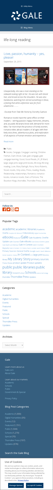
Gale (24, 155)
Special (5, 317)
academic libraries (26, 229)
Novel (6, 170)
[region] (26, 474)
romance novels (17, 177)
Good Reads (30, 159)
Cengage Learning (29, 152)
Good (21, 159)
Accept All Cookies (34, 485)
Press (28, 170)
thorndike (22, 180)
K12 (31, 255)
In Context (24, 254)
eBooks (7, 237)
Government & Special (15, 392)
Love (13, 166)
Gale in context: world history (36, 248)
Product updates (34, 262)
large (6, 163)
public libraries (24, 267)
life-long (37, 163)
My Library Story (19, 259)
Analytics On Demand (15, 233)
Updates (32, 277)
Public (9, 148)
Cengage (16, 152)
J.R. (38, 159)
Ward (44, 180)
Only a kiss (20, 170)
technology (44, 273)
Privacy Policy (11, 398)
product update (19, 262)
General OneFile (23, 251)
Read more (8, 141)
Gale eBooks (25, 241)
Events (5, 302)
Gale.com (9, 370)
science (39, 273)
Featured (6, 306)
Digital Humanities (10, 298)
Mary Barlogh (22, 166)
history (15, 255)
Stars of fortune (32, 177)
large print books (25, 163)
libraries (46, 255)
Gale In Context (25, 244)
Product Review (7, 263)
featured (17, 238)
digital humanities (40, 233)
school (22, 273)
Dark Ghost (16, 155)
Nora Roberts (41, 166)
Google (32, 251)
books (9, 152)
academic (8, 229)
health (38, 251)
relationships (20, 173)
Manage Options (16, 485)
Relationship (9, 173)
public (7, 267)
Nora (31, 166)
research (16, 273)
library (4, 259)
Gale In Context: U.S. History (18, 248)
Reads (42, 170)
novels (12, 170)
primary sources (40, 259)
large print (13, 163)
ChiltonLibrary (28, 233)
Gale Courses (14, 241)
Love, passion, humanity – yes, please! (24, 55)
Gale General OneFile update (40, 242)
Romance (31, 173)
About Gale (10, 373)
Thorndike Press (34, 180)
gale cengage (33, 155)
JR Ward (44, 159)
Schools (30, 272)
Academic (6, 295)
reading (35, 170)
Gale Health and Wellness (10, 245)
